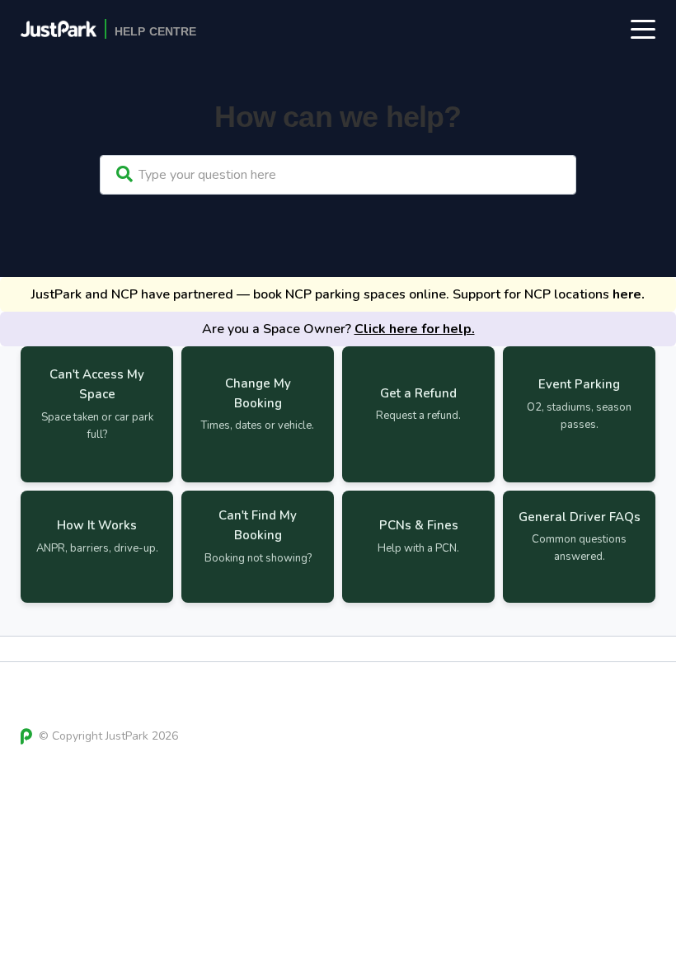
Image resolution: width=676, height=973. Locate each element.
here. (629, 294)
